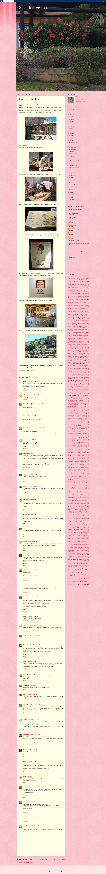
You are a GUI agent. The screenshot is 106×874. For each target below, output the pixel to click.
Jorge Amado (80, 427)
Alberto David (26, 486)
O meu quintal (81, 506)
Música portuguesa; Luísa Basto (81, 488)
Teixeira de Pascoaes (77, 572)
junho (72, 177)
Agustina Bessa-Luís (78, 291)
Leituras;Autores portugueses (81, 433)
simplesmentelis (73, 237)
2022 (70, 119)
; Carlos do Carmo (73, 276)
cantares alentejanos (81, 323)
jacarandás (69, 425)
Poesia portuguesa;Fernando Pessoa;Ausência (80, 542)
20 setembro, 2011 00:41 (35, 644)
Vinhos (74, 583)
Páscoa (70, 518)
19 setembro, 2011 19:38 (36, 555)
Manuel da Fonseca (78, 448)
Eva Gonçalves (26, 625)
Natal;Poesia (85, 500)
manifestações (72, 446)
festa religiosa (77, 403)
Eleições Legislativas (77, 368)
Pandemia (76, 517)
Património (87, 520)
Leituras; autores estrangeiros (75, 431)
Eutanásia (87, 389)
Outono (72, 156)
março (72, 184)
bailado (69, 314)
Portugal (71, 551)
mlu (24, 787)
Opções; (74, 514)
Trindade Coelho (83, 578)
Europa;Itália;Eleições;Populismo (78, 389)
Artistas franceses (80, 303)
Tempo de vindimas (74, 154)
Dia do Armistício (82, 353)
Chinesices (85, 330)
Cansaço (73, 323)
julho (72, 175)
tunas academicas (78, 580)
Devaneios (69, 351)
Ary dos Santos (70, 305)
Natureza (69, 502)
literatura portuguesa (80, 442)
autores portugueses (85, 309)
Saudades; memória (73, 563)
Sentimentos (72, 565)
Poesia (80, 526)
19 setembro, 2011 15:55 (35, 486)
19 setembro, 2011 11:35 (33, 395)
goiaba (24, 776)
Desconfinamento (79, 350)
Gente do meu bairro (81, 413)
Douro (85, 362)
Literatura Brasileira (72, 440)
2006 (70, 202)
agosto (72, 173)
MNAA (79, 460)
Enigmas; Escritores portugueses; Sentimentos (77, 375)
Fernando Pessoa (74, 401)
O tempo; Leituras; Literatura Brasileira (79, 508)
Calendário (76, 320)
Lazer (69, 430)
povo (69, 553)
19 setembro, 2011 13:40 (31, 439)
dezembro (73, 142)
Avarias (86, 312)
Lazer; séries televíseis (77, 430)
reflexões (81, 559)
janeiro (72, 189)
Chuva (74, 332)
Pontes (82, 550)
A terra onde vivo (83, 284)
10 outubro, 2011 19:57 (33, 817)
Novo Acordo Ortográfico (80, 503)
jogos (83, 425)
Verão (73, 581)
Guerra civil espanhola (82, 416)
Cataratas (85, 327)
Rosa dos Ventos (32, 7)
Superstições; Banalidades (74, 569)
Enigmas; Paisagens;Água (73, 377)
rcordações (85, 557)
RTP (83, 560)
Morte (87, 461)
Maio (81, 445)
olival (70, 514)
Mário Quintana (84, 449)
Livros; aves (85, 443)
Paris (88, 517)
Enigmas (70, 374)
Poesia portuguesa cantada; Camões (82, 532)
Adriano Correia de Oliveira (81, 290)
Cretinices (85, 342)
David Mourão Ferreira (84, 345)
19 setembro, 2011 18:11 (33, 514)
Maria (24, 440)
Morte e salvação (73, 463)
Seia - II (72, 158)
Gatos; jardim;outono (71, 413)
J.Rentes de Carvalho (83, 424)
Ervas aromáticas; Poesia (81, 378)
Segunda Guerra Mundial (84, 563)
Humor (85, 421)
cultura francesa (75, 345)
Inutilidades (75, 424)
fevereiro (73, 187)
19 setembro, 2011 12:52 (38, 427)
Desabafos (78, 347)
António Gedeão (78, 302)
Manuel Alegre (80, 446)
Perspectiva (72, 521)
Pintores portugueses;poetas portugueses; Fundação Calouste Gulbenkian (78, 523)
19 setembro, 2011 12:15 (33, 415)
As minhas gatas (72, 306)
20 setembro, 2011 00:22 (35, 636)
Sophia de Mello (85, 568)
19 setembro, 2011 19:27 (32, 541)
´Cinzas (87, 278)
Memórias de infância (72, 454)
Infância (69, 424)
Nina (78, 502)
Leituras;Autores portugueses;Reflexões (76, 436)
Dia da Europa (83, 351)
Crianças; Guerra (76, 344)
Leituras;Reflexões (85, 437)
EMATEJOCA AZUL (74, 241)
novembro (73, 145)
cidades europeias (80, 332)
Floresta (70, 409)
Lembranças (72, 439)
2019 (70, 126)
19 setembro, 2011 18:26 (30, 528)
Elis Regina (76, 369)
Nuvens (72, 505)
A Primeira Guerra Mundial (80, 282)
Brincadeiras (70, 320)
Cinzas (77, 335)
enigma (69, 371)
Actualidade (70, 290)
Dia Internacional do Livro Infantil (79, 356)
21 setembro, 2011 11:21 (34, 734)
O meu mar (72, 506)
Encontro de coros (83, 369)
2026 (70, 109)
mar (70, 449)
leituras (84, 430)
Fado (80, 393)
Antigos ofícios (70, 302)
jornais (86, 427)
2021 (70, 121)
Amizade (86, 296)
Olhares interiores (79, 511)
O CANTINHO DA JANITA (75, 229)
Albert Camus (86, 291)
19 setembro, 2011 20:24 (33, 570)
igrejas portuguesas (78, 422)
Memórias (84, 452)
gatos (78, 412)
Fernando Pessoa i (83, 401)
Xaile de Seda (72, 225)
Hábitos (69, 418)
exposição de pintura (77, 390)
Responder (25, 390)
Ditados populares (74, 360)
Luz (78, 445)
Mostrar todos (86, 247)
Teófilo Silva (26, 453)
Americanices (79, 296)
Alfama (83, 293)
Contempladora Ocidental (75, 209)
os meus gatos (71, 515)
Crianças (69, 344)
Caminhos (77, 321)
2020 (70, 124)
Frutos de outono (77, 410)
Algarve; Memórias (72, 294)
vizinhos (78, 584)
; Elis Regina (80, 276)
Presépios (77, 554)
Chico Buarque (79, 330)
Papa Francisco (82, 517)
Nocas (81, 502)
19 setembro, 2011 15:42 (34, 474)
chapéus (69, 330)
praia (77, 553)
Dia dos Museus (78, 354)
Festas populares (74, 404)
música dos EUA (81, 473)
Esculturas (85, 384)
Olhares (70, 509)
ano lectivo (76, 300)
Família (70, 395)
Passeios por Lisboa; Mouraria (77, 520)
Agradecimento (70, 291)
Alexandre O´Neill (76, 293)
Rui (24, 802)
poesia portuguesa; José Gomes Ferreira (80, 536)
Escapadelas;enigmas (72, 383)
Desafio (85, 347)
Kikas (86, 428)
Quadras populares (71, 557)
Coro (74, 342)
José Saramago (80, 428)
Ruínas (69, 562)
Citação (82, 335)
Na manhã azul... (73, 163)
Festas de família (85, 403)
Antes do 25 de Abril (83, 300)
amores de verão (83, 297)
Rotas (80, 560)
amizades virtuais (74, 297)
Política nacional (71, 550)
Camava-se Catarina (83, 320)
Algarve (87, 293)
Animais (77, 299)
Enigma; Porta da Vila (82, 372)
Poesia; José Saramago (73, 547)
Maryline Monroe (81, 451)
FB (76, 400)
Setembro (72, 151)
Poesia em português (78, 530)
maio (72, 180)
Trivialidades (70, 580)
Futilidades (70, 412)
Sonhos (78, 568)
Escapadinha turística (82, 383)
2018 (70, 128)
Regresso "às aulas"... (74, 167)
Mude (86, 463)
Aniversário (83, 299)
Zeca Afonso (84, 584)
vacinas (84, 580)
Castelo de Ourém (79, 327)
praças (72, 553)
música (87, 464)
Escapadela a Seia (27, 372)
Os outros (77, 515)
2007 (70, 199)
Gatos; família (84, 412)
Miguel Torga (71, 458)
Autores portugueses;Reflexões (77, 312)
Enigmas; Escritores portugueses (81, 374)
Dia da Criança (76, 351)
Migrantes (85, 457)
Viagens (77, 581)
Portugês (76, 551)
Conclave (85, 338)
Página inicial (43, 859)
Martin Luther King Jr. (72, 451)
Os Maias (85, 514)
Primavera (84, 554)
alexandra (25, 826)
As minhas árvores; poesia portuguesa (82, 305)
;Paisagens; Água (75, 278)
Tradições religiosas (83, 577)
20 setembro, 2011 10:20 (32, 674)
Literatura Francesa (83, 440)
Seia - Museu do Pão (74, 160)
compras (80, 338)
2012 (70, 138)
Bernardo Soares (85, 315)
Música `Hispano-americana (75, 466)
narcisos (79, 499)
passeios (80, 518)
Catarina (25, 597)
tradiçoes (76, 577)
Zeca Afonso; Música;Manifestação (74, 586)
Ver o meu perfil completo (81, 101)
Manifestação (86, 445)
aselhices (80, 306)
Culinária (69, 345)
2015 (70, 131)
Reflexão (74, 559)
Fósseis (74, 409)
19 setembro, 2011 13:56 (34, 453)
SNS (83, 566)
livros (79, 443)
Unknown (25, 395)
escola (69, 384)
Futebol (85, 410)
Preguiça (87, 553)
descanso (85, 348)
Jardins (78, 425)
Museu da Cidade (76, 464)
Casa (86, 326)
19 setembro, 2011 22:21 (33, 597)
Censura (85, 329)
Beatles (74, 315)
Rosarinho (25, 685)
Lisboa (84, 439)
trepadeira (25, 499)
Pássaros (75, 518)
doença (74, 362)
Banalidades (77, 314)
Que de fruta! (73, 170)
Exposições (85, 390)
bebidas (79, 315)
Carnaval (69, 326)
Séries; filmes (84, 565)
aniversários (70, 300)
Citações (87, 335)
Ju (23, 528)
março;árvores (76, 449)
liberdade (79, 439)
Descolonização (70, 350)
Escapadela (70, 380)
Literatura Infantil (71, 442)
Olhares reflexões (76, 512)
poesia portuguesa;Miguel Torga (83, 545)
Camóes (81, 321)
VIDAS (71, 221)
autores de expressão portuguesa (74, 309)
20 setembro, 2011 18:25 (32, 694)
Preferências (81, 553)
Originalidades (79, 514)
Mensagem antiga (59, 859)
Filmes (84, 406)
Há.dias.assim (26, 636)
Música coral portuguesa (78, 472)
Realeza (69, 559)
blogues (69, 318)
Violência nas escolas (82, 583)
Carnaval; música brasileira (78, 326)
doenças (80, 362)
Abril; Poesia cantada (73, 287)
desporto (85, 350)
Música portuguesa (78, 476)
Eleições (82, 366)
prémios (71, 554)
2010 (70, 192)
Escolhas (79, 384)
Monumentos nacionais (79, 461)
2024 (70, 114)
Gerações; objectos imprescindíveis (80, 415)
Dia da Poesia (75, 353)
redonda (25, 541)
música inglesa (77, 475)
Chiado (73, 330)
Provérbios (78, 556)
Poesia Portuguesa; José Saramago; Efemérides (76, 538)
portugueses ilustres (83, 551)
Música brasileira (85, 467)
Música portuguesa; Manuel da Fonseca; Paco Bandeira (78, 490)
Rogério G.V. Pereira (28, 428)
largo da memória (73, 213)
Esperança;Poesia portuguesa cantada (74, 386)
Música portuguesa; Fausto (74, 487)
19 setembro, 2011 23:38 (35, 625)
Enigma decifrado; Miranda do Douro (80, 371)
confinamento (71, 339)
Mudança (80, 463)
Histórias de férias (72, 419)
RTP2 (86, 560)
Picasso (80, 521)
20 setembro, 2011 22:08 (38, 704)
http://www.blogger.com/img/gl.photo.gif (75, 421)
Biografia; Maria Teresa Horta (81, 317)
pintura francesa (79, 524)
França (69, 410)
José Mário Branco (71, 428)
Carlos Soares (72, 217)
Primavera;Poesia (71, 556)
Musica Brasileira (76, 467)
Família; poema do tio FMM (80, 398)
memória (78, 452)
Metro (80, 455)
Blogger (61, 871)
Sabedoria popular (75, 562)
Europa (75, 387)
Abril (86, 285)
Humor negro (70, 422)
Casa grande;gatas (71, 327)
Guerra (74, 416)
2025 (70, 112)
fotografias (85, 409)
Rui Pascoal (25, 474)
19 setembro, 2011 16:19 (33, 499)
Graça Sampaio (26, 555)
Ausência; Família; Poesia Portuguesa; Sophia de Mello (77, 308)
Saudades (87, 562)
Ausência (85, 306)
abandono (81, 285)
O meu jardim (85, 505)
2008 (70, 197)
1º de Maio (79, 279)
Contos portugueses (78, 341)
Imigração (85, 422)
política (75, 548)
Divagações (82, 360)
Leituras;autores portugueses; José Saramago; (77, 434)
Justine (24, 674)
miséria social (80, 458)
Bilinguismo (71, 317)
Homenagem (83, 419)
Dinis (69, 360)
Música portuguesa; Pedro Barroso (80, 494)
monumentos (70, 461)
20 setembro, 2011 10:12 (33, 661)
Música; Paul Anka (72, 499)
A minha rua (83, 281)
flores (81, 407)
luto (75, 445)
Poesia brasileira (79, 529)
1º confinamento (72, 279)
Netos (74, 502)
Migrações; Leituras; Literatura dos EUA (75, 457)
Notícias (85, 502)
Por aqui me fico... (74, 165)
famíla (85, 393)
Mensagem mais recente (24, 859)
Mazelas (73, 452)
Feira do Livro (81, 400)
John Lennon (74, 427)
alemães (70, 293)
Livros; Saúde (70, 445)
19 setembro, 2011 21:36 (33, 585)
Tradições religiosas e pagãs (73, 578)
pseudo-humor (84, 556)
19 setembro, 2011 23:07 (33, 616)
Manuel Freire (86, 448)
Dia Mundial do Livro (81, 357)
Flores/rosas (86, 407)
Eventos (70, 390)
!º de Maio (82, 278)
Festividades (84, 404)
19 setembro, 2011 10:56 (33, 381)
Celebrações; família (79, 329)
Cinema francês (72, 333)
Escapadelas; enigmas (82, 381)
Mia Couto (85, 455)
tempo (76, 574)
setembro (73, 149)
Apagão (73, 303)
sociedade (87, 566)
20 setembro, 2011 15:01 (33, 685)
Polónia (77, 550)
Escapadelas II (73, 381)
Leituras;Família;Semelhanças (73, 437)
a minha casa (75, 281)
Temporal (82, 574)
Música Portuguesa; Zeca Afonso (83, 497)
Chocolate (69, 332)
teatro (83, 569)
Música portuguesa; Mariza (74, 491)
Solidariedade (72, 568)
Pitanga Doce (26, 645)
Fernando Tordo (71, 403)
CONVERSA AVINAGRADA (76, 233)
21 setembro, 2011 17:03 (32, 776)
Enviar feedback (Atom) (28, 862)
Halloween (75, 418)
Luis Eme (25, 570)
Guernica (69, 416)
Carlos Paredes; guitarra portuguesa (80, 324)
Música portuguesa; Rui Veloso (73, 496)
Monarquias (85, 460)
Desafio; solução (71, 348)
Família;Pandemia (71, 400)
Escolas (74, 384)
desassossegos (79, 348)
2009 (70, 195)
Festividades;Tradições (73, 406)
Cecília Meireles (70, 329)
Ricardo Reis (75, 560)
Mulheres (69, 464)
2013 (70, 135)
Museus (82, 464)
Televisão (71, 574)
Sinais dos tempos (77, 566)
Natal (83, 499)
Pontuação (87, 550)
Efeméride (70, 363)
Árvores (85, 303)
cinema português (80, 333)
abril (72, 182)
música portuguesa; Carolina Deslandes (82, 485)
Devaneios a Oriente (74, 244)
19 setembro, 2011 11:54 (38, 404)
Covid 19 (79, 342)
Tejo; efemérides (86, 572)
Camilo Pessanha (71, 321)
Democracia (71, 347)
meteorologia (75, 455)
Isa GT (24, 749)
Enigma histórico (71, 372)
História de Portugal (83, 418)
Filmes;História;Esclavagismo (73, 407)
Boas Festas (75, 318)
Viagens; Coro (84, 581)
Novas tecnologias (71, 503)
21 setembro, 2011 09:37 (33, 719)
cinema (87, 332)
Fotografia (80, 409)
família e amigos (80, 395)
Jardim (74, 425)
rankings (79, 557)
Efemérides (79, 363)
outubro (72, 147)
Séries (78, 565)
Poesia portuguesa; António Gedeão (77, 533)
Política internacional (83, 548)
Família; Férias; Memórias (79, 397)
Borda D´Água (84, 318)
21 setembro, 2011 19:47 (30, 787)
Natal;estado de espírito (76, 500)
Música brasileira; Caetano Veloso (76, 469)
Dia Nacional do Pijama (82, 359)
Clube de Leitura (75, 336)
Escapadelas (86, 380)
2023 (70, 117)
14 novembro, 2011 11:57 (33, 826)
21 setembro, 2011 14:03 (32, 749)
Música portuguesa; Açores (79, 479)
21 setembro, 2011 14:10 (33, 761)
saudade (82, 562)
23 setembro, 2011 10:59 (30, 802)
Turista (24, 694)
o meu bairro (77, 505)
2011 (70, 140)
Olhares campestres (79, 509)
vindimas (69, 583)
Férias (87, 400)
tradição (82, 575)
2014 (70, 133)
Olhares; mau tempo (85, 512)
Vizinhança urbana (71, 584)
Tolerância (77, 575)
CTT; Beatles (84, 344)
